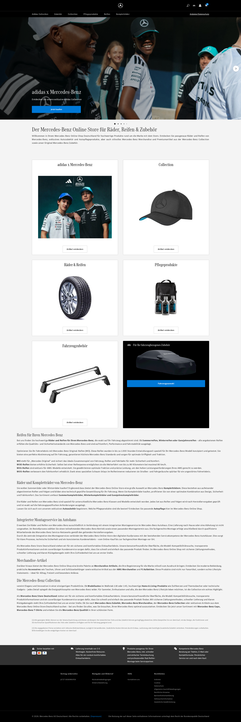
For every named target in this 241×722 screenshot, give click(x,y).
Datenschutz (159, 686)
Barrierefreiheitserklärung (164, 695)
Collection (72, 14)
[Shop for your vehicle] (194, 6)
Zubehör (58, 14)
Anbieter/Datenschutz (199, 14)
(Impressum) (96, 716)
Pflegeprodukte (90, 14)
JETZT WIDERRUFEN (68, 679)
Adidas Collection (40, 14)
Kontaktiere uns (134, 679)
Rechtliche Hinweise (162, 692)
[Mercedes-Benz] (120, 5)
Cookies (157, 683)
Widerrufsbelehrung (99, 683)
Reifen (107, 14)
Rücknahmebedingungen (101, 679)
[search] (188, 6)
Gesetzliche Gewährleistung (164, 702)
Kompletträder (123, 14)
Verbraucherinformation (163, 699)
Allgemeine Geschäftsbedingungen (167, 689)
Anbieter (157, 679)
